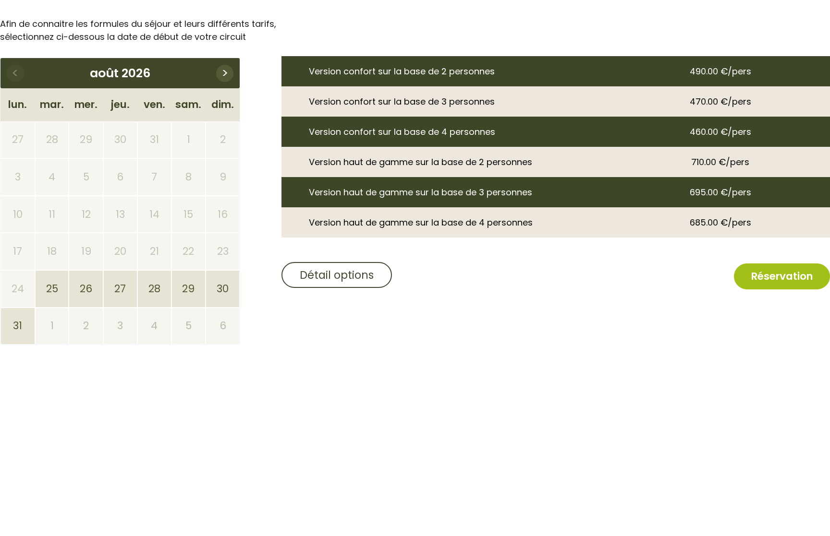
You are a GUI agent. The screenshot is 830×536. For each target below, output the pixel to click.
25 (52, 288)
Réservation (782, 276)
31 (17, 325)
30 (223, 288)
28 (154, 288)
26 (86, 288)
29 (188, 288)
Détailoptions (336, 274)
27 (120, 288)
